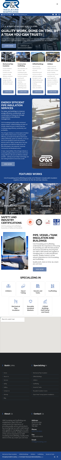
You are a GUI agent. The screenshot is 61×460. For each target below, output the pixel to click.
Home (5, 373)
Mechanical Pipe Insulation (40, 373)
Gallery (5, 387)
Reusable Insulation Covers (40, 391)
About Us (6, 376)
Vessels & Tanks (37, 387)
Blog (5, 398)
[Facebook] (53, 14)
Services (6, 380)
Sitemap (6, 394)
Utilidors (35, 380)
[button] (3, 197)
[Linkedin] (56, 14)
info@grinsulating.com (39, 442)
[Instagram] (59, 14)
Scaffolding (15, 205)
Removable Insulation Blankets (46, 205)
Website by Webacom (37, 457)
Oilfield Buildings (37, 376)
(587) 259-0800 (37, 431)
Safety (5, 383)
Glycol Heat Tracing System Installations (43, 394)
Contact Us (7, 391)
